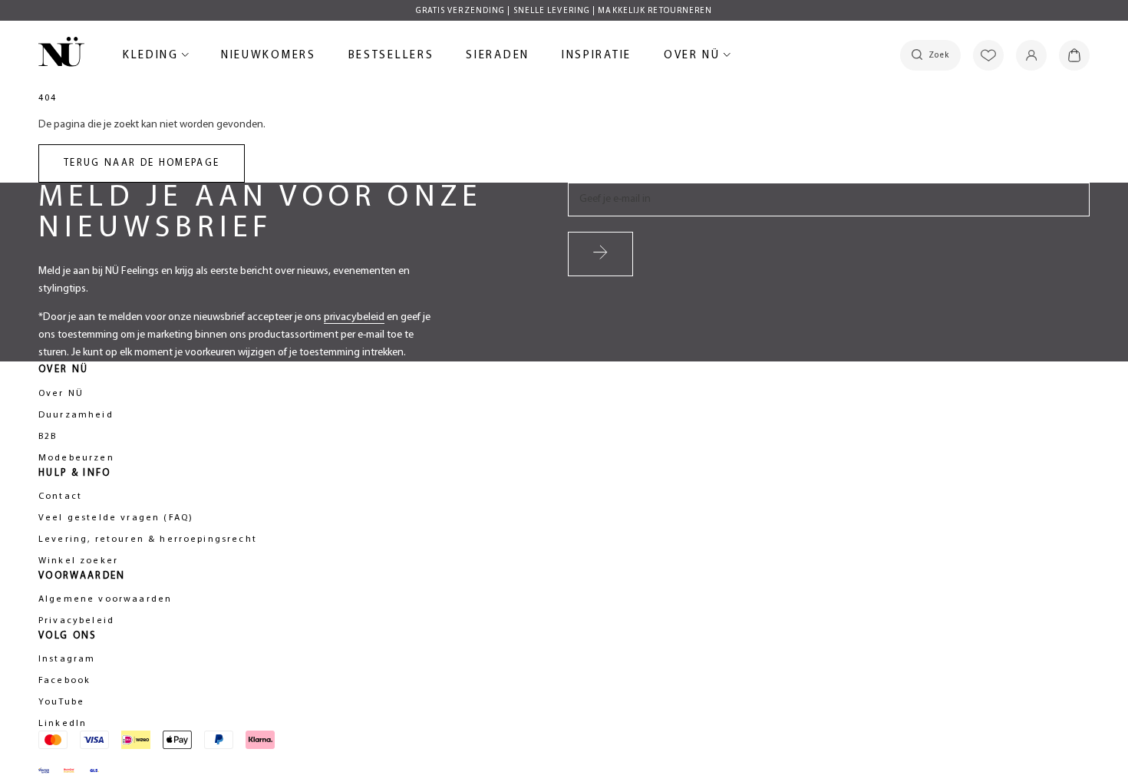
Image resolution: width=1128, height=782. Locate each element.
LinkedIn (62, 723)
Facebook (64, 680)
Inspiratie (597, 55)
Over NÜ (694, 58)
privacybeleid (354, 317)
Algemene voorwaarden (105, 599)
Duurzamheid (76, 415)
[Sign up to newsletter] (600, 254)
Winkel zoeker (78, 561)
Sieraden (497, 58)
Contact (60, 496)
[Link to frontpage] (61, 54)
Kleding (153, 58)
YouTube (61, 702)
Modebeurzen (76, 458)
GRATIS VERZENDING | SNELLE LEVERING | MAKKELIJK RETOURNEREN (564, 11)
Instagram (66, 659)
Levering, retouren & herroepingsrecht (147, 539)
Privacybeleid (76, 620)
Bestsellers (391, 58)
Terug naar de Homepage (141, 163)
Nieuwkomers (268, 58)
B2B (47, 436)
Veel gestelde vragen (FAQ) (115, 518)
